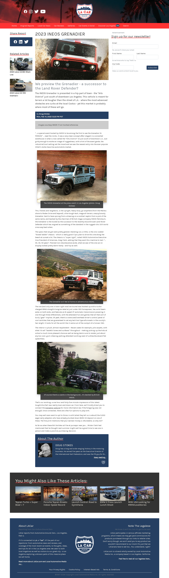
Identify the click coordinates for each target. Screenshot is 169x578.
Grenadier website (52, 408)
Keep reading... (100, 457)
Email (114, 43)
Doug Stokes (64, 445)
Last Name (141, 53)
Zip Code (116, 64)
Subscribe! (152, 68)
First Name (117, 53)
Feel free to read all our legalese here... (134, 559)
